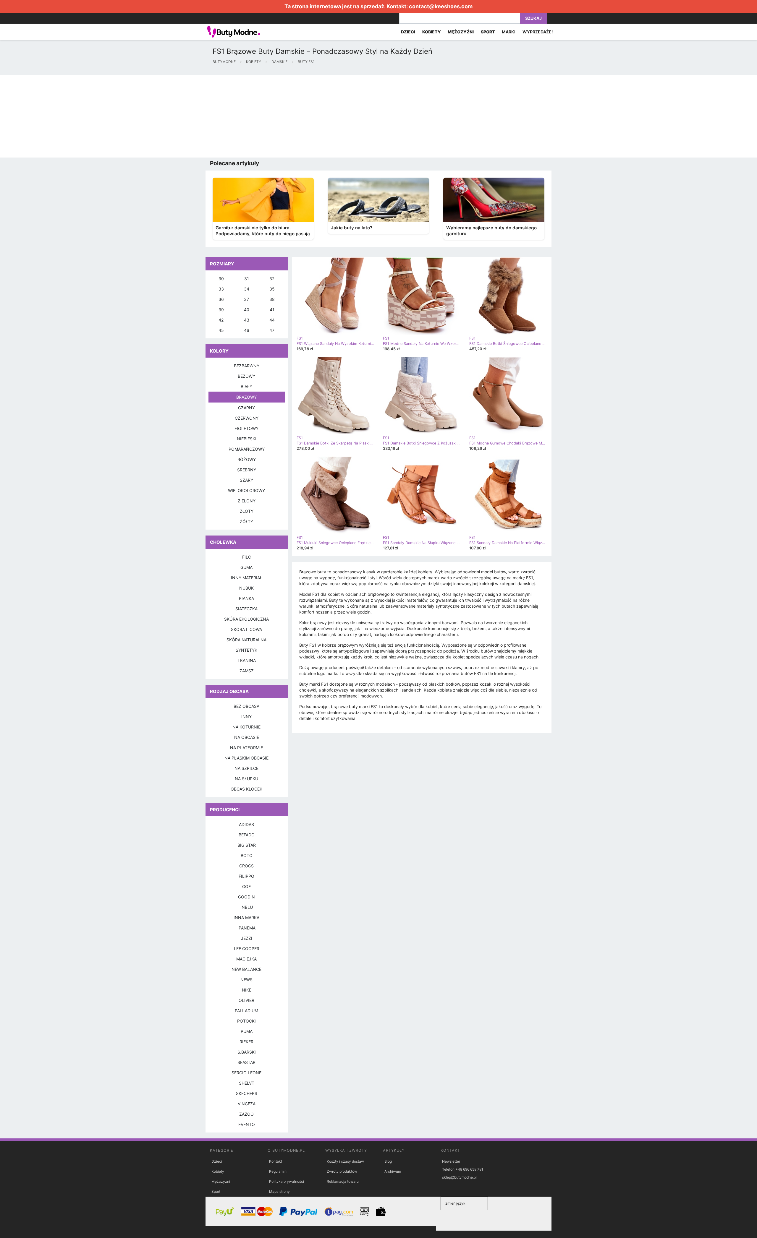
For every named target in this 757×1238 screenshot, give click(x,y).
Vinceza (246, 1103)
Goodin (246, 896)
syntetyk (246, 650)
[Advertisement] (177, 116)
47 (271, 330)
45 (221, 330)
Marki (508, 31)
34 (246, 288)
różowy (246, 459)
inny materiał (246, 577)
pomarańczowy (247, 449)
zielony (246, 500)
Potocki (246, 1020)
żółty (246, 521)
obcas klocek (246, 788)
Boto (247, 855)
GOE (246, 886)
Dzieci (216, 1161)
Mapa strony (279, 1191)
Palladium (246, 1010)
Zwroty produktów (342, 1171)
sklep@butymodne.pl (459, 1177)
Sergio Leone (246, 1072)
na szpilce (246, 768)
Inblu (246, 907)
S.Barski (246, 1051)
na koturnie (246, 726)
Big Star (246, 845)
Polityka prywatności (286, 1181)
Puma (247, 1031)
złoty (246, 511)
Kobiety (217, 1171)
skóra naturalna (246, 639)
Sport (215, 1191)
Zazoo (246, 1114)
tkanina (246, 660)
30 (221, 278)
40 (246, 309)
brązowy (246, 397)
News (246, 979)
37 (246, 299)
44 (272, 319)
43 (246, 319)
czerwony (246, 418)
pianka (246, 598)
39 (221, 309)
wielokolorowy (246, 490)
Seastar (246, 1062)
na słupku (246, 778)
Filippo (246, 876)
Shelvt (246, 1083)
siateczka (246, 608)
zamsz (247, 670)
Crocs (246, 865)
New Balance (246, 969)
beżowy (246, 376)
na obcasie (246, 737)
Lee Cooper (246, 948)
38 (272, 299)
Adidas (246, 824)
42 (221, 319)
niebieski (246, 438)
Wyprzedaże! (538, 31)
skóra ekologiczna (246, 619)
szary (246, 480)
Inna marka (246, 917)
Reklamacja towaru (343, 1181)
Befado (247, 834)
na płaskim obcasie (246, 757)
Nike (246, 989)
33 (221, 288)
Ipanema (246, 927)
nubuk (246, 587)
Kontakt (275, 1161)
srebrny (246, 469)
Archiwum (392, 1171)
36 (221, 299)
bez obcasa (246, 706)
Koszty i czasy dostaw (345, 1161)
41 (272, 309)
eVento (246, 1124)
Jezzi (246, 938)
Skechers (246, 1093)
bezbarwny (246, 365)
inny (246, 716)
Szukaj (533, 18)
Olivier (246, 1000)
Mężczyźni (220, 1181)
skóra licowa (246, 629)
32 (271, 278)
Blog (388, 1161)
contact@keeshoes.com (441, 6)
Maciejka (246, 958)
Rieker (246, 1041)
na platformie (246, 747)
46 (246, 330)
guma (246, 567)
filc (246, 556)
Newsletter (451, 1161)
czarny (246, 407)
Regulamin (278, 1171)
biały (246, 386)
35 (272, 288)
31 (246, 278)
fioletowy (246, 428)
